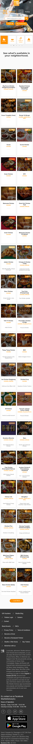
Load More (16, 601)
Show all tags (17, 27)
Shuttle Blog (19, 613)
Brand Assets (6, 626)
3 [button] (16, 45)
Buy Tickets (26, 642)
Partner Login (8, 617)
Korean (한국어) (11, 675)
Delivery (12, 12)
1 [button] (11, 45)
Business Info (5, 743)
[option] (4, 40)
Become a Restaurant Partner (13, 638)
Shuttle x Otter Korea (11, 642)
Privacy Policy (8, 630)
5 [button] (22, 45)
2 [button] (14, 45)
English (27, 673)
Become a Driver (9, 634)
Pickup (27, 12)
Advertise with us (10, 646)
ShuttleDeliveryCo (8, 699)
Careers (19, 617)
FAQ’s (17, 626)
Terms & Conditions (24, 630)
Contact (6, 621)
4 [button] (19, 45)
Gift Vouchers (6, 613)
